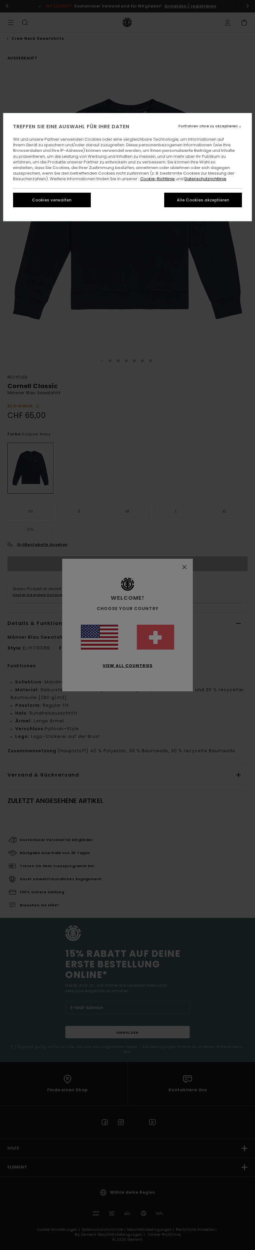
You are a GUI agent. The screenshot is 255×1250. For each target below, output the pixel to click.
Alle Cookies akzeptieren (203, 200)
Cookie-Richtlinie (157, 179)
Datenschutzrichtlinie (205, 179)
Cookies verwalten (52, 200)
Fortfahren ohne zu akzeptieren (208, 126)
